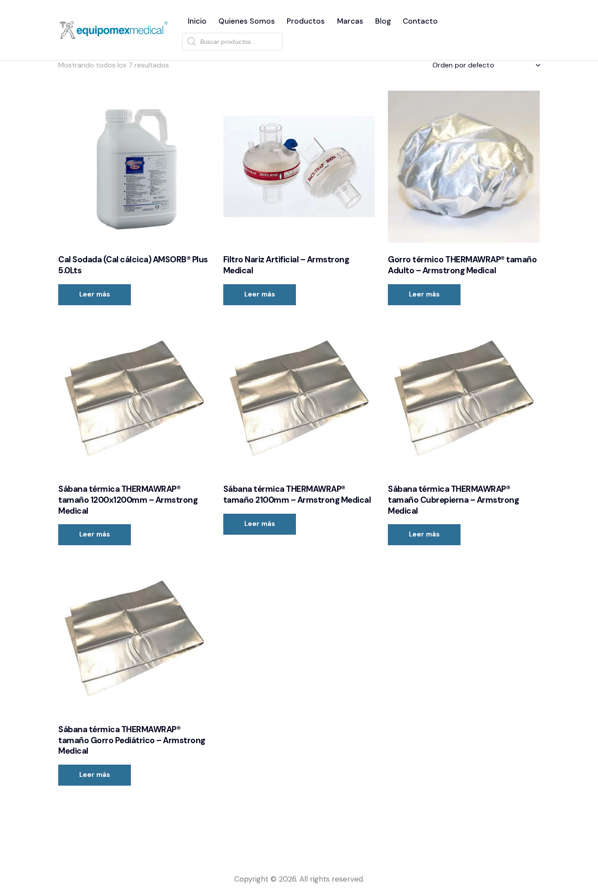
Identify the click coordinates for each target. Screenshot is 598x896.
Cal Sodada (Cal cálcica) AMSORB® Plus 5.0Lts (133, 265)
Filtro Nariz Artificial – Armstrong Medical (286, 265)
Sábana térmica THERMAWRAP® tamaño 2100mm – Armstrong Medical (297, 494)
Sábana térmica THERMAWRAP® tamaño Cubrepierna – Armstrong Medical (453, 500)
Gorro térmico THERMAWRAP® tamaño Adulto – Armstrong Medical (462, 265)
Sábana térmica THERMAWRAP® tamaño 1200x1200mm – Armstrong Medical (127, 500)
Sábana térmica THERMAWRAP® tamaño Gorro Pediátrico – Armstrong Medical (131, 740)
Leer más (94, 294)
